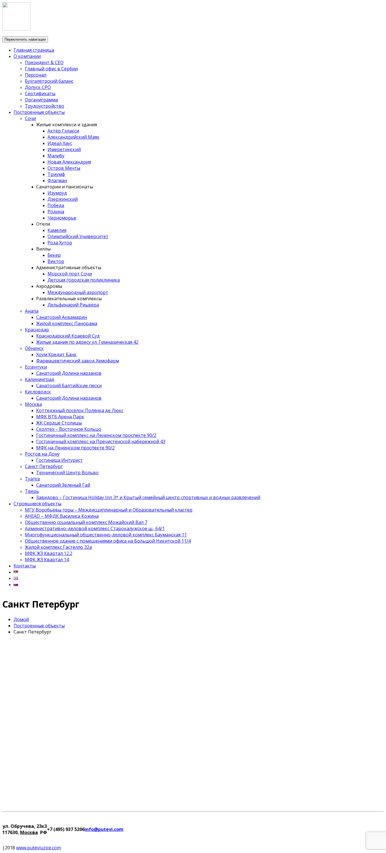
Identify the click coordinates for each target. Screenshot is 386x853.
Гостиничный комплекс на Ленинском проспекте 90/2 (96, 435)
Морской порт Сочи (69, 274)
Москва (33, 404)
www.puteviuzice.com (38, 848)
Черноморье (61, 218)
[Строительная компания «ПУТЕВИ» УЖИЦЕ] (16, 29)
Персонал (35, 75)
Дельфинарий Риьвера (73, 305)
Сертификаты (40, 93)
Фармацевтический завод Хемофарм (77, 361)
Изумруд (57, 193)
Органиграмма (41, 100)
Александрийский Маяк (73, 137)
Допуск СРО (38, 87)
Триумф (56, 174)
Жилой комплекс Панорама (66, 323)
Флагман (57, 180)
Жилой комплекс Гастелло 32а (58, 547)
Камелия (56, 230)
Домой (21, 619)
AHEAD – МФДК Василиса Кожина (62, 516)
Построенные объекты (39, 112)
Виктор (55, 261)
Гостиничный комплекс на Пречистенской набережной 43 (100, 441)
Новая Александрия (69, 162)
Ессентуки (36, 367)
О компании (27, 56)
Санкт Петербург (44, 466)
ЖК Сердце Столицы (59, 423)
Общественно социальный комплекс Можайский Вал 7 (86, 522)
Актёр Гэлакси (63, 131)
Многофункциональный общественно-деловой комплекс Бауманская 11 (106, 535)
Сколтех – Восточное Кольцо (68, 429)
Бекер (54, 255)
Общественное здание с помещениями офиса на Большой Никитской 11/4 (108, 541)
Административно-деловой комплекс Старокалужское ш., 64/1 (95, 528)
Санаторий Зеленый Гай (63, 485)
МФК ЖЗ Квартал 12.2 (48, 553)
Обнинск (34, 348)
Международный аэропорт (77, 292)
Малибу (55, 156)
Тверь (32, 491)
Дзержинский (62, 199)
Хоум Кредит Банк (56, 354)
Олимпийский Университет (78, 236)
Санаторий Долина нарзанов (68, 373)
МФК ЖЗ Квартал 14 (47, 559)
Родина (55, 211)
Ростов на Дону (42, 454)
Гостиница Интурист (59, 460)
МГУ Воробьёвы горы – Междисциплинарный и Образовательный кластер (108, 510)
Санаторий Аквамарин (61, 317)
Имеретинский (64, 149)
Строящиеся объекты (37, 504)
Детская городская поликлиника (83, 280)
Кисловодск (38, 392)
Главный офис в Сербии (51, 69)
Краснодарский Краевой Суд (68, 336)
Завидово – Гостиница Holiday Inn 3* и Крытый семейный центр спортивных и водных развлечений (148, 497)
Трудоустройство (44, 106)
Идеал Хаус (59, 143)
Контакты (25, 566)
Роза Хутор (59, 243)
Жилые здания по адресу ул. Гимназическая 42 (87, 342)
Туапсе (32, 479)
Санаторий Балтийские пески (69, 385)
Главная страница (34, 50)
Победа (55, 205)
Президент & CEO (44, 62)
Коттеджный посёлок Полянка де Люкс (79, 410)
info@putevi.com (103, 829)
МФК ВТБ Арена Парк (60, 417)
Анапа (31, 311)
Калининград (39, 379)
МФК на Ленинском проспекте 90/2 (75, 448)
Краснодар (37, 330)
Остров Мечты (63, 168)
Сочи (30, 118)
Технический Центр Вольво (67, 472)
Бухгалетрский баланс (49, 81)
